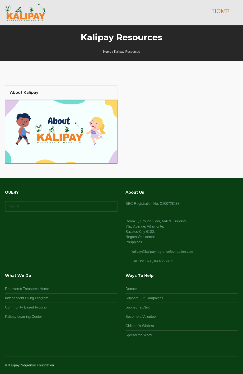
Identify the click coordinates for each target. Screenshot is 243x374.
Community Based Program (26, 307)
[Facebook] (217, 365)
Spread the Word (139, 335)
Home (107, 51)
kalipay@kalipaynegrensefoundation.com (162, 251)
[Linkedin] (212, 365)
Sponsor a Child (138, 307)
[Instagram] (223, 365)
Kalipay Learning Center (23, 316)
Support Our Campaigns (144, 298)
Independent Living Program (26, 298)
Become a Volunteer (141, 316)
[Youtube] (235, 365)
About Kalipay (24, 92)
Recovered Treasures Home (27, 289)
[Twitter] (229, 365)
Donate (131, 289)
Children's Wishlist (140, 326)
